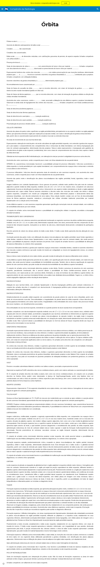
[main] (50, 24)
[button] (2, 9)
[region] (50, 3)
